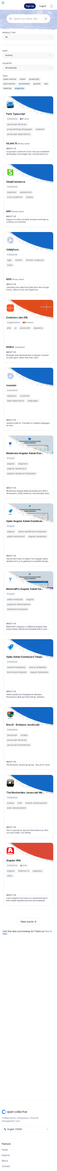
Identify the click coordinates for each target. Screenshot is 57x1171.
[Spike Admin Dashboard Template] (10, 647)
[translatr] (10, 376)
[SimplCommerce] (10, 172)
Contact (6, 1166)
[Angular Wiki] (10, 851)
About (5, 1160)
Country (7, 63)
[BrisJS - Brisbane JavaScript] (10, 715)
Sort (5, 51)
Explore (6, 1155)
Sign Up (30, 6)
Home (5, 1149)
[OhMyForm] (10, 240)
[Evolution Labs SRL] (10, 308)
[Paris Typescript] (10, 104)
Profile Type (9, 32)
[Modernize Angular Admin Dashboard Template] (10, 443)
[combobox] (5, 68)
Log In (43, 6)
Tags (4, 76)
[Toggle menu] (51, 6)
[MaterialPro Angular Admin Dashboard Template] (10, 579)
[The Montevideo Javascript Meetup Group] (10, 783)
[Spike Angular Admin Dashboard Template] (10, 511)
